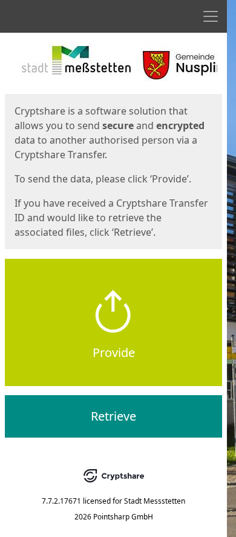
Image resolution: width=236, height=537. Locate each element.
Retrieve (113, 416)
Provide (114, 352)
